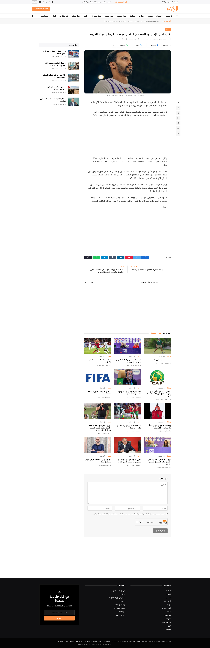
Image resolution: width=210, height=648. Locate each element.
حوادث (132, 16)
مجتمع (150, 16)
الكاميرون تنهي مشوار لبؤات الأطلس (98, 361)
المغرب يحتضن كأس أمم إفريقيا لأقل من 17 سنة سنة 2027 (159, 393)
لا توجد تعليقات (133, 39)
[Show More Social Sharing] (114, 45)
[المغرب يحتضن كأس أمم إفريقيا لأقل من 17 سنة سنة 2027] (157, 377)
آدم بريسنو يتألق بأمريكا (160, 360)
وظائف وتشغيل (120, 604)
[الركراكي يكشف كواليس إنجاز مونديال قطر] (97, 445)
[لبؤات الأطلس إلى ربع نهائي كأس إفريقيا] (127, 411)
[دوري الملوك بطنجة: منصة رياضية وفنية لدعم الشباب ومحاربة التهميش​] (97, 411)
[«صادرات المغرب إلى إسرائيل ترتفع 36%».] (73, 54)
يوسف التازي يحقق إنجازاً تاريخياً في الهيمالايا (160, 426)
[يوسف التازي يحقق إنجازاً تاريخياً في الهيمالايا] (157, 411)
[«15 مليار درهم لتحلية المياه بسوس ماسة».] (73, 78)
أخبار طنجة (109, 16)
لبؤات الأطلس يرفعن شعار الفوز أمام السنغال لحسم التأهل (159, 461)
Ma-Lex (87, 641)
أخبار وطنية (121, 16)
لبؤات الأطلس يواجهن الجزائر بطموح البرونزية (128, 361)
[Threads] (178, 123)
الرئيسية (168, 16)
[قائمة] (177, 16)
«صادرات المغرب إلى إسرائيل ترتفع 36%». (54, 52)
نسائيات (168, 629)
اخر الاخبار (122, 611)
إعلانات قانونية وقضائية (41, 8)
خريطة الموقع (120, 615)
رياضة (86, 16)
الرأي (54, 16)
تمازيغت (168, 618)
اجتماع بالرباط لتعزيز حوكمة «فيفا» (99, 392)
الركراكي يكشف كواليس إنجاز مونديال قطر (98, 460)
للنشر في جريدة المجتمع (117, 597)
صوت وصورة (97, 16)
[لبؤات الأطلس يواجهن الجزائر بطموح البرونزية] (127, 346)
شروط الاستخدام (119, 608)
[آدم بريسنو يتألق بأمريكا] (157, 346)
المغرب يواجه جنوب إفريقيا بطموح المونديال (129, 392)
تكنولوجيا (44, 16)
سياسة (141, 16)
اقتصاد (159, 16)
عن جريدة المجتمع (119, 590)
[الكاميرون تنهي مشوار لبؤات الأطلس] (97, 346)
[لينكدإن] (178, 118)
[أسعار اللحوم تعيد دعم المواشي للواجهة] (73, 102)
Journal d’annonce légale (74, 641)
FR (34, 2)
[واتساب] (178, 128)
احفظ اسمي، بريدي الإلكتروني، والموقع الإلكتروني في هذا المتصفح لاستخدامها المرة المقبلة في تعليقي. (129, 513)
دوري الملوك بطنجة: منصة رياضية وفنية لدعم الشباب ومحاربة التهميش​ (100, 427)
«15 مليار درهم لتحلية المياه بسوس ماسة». (54, 76)
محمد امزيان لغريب (160, 39)
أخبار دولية (75, 16)
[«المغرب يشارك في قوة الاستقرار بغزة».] (73, 90)
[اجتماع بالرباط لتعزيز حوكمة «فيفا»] (97, 377)
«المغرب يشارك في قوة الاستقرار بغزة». (56, 88)
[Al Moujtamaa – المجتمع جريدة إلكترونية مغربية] (172, 8)
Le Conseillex (59, 641)
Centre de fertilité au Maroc (100, 644)
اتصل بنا (122, 594)
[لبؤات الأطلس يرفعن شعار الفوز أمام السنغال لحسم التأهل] (157, 445)
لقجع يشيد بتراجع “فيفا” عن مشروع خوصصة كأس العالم (129, 460)
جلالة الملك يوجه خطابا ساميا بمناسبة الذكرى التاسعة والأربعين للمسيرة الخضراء (107, 271)
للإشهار (122, 601)
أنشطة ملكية (166, 608)
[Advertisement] (127, 137)
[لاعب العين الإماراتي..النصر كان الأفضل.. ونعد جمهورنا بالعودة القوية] (127, 71)
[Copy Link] (178, 133)
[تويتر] (178, 113)
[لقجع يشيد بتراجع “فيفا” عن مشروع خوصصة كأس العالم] (127, 445)
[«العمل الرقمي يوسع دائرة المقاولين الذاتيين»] (73, 66)
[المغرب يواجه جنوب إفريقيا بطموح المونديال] (127, 377)
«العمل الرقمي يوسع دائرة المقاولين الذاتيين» (96, 2)
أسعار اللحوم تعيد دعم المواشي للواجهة (53, 100)
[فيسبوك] (178, 108)
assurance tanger (82, 644)
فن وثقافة (63, 16)
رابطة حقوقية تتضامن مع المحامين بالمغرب (147, 269)
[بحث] (33, 16)
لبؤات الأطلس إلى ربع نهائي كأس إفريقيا (129, 426)
